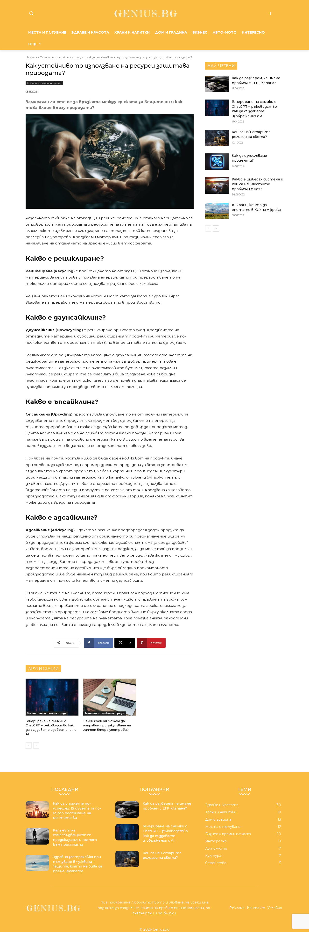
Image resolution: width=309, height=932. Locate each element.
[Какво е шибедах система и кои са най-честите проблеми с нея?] (217, 185)
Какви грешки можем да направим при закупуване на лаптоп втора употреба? (107, 725)
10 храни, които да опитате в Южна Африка (256, 207)
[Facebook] (270, 13)
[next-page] (216, 228)
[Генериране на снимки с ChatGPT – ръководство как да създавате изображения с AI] (52, 697)
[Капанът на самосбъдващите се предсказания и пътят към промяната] (37, 836)
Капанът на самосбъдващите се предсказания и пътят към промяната (75, 837)
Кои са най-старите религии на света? (251, 134)
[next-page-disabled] (36, 745)
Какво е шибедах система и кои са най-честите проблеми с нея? (257, 184)
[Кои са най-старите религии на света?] (217, 138)
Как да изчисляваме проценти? (249, 158)
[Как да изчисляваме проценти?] (217, 161)
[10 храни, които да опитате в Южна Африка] (217, 211)
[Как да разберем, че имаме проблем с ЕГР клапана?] (217, 84)
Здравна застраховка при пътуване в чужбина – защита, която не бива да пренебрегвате (77, 864)
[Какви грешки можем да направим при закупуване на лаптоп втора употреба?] (109, 697)
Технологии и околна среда (61, 57)
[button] (31, 13)
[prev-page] (29, 745)
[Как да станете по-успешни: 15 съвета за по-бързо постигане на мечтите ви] (37, 809)
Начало (31, 57)
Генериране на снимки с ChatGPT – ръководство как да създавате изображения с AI (51, 727)
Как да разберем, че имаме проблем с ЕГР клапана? (167, 805)
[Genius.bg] (146, 13)
